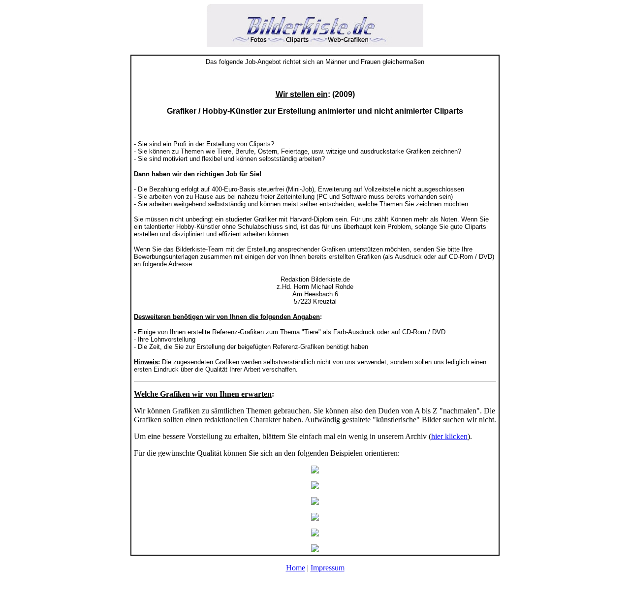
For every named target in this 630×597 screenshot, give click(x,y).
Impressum (328, 568)
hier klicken (449, 436)
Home (295, 568)
